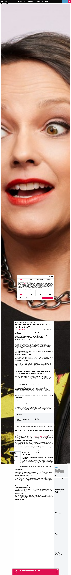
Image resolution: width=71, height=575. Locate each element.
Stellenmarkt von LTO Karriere (31, 530)
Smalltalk (7, 3)
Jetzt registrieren (53, 571)
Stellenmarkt (20, 1)
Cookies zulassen (47, 297)
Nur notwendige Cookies (23, 297)
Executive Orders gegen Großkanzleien (40, 436)
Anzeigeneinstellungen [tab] (40, 279)
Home (2, 3)
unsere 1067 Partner (23, 283)
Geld (43, 1)
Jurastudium (25, 1)
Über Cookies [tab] (49, 279)
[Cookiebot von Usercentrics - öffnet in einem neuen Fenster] (49, 277)
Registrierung (47, 1)
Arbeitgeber (39, 1)
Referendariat (30, 1)
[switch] (31, 294)
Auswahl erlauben (35, 297)
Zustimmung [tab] (21, 279)
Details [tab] (31, 279)
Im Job (35, 1)
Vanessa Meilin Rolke (22, 329)
